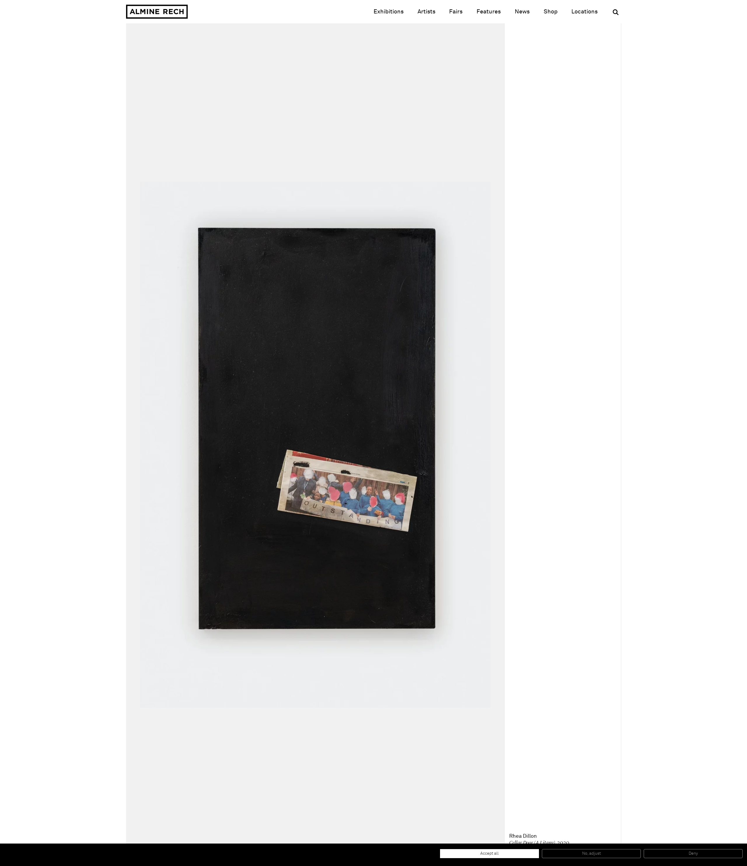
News (522, 12)
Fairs (455, 12)
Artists (426, 12)
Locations (584, 12)
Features (489, 12)
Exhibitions (389, 12)
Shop (551, 11)
